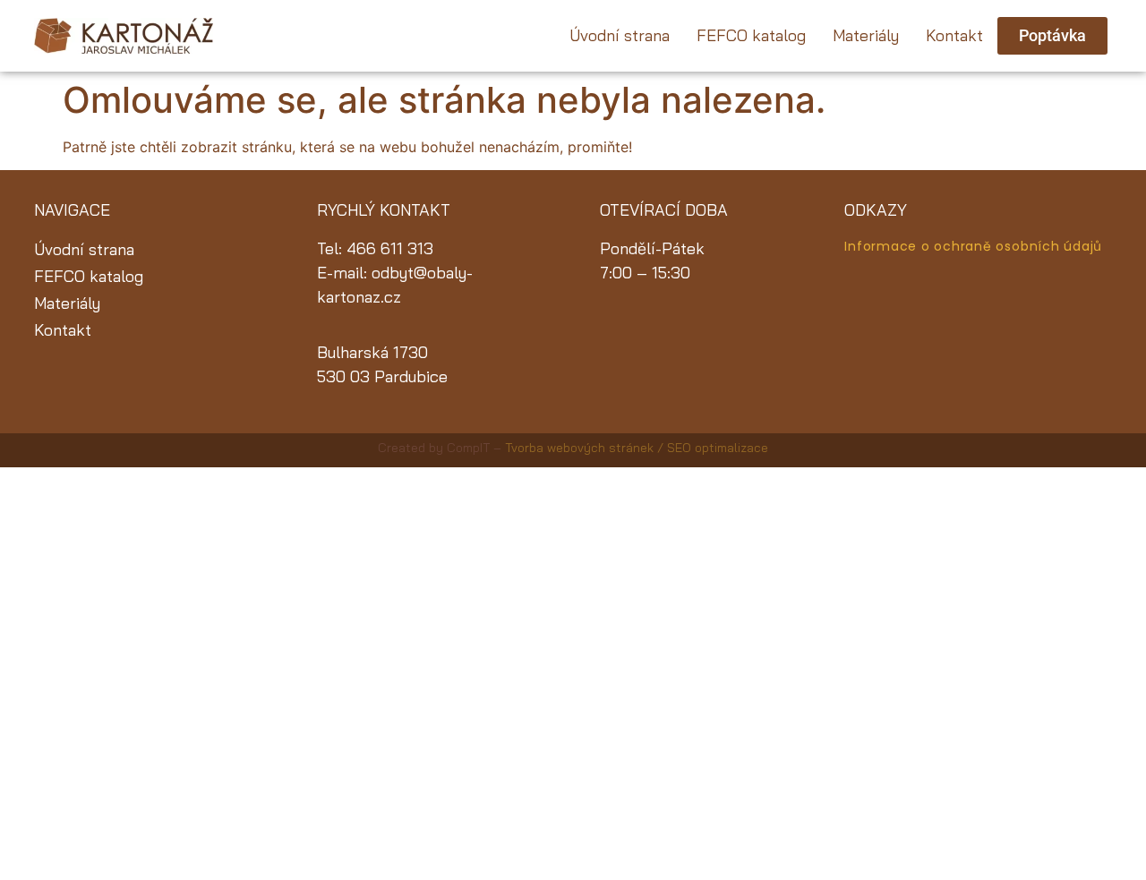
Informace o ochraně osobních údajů (973, 246)
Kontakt (954, 35)
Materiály (866, 35)
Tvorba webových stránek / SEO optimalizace (636, 448)
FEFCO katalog (751, 35)
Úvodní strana (619, 35)
